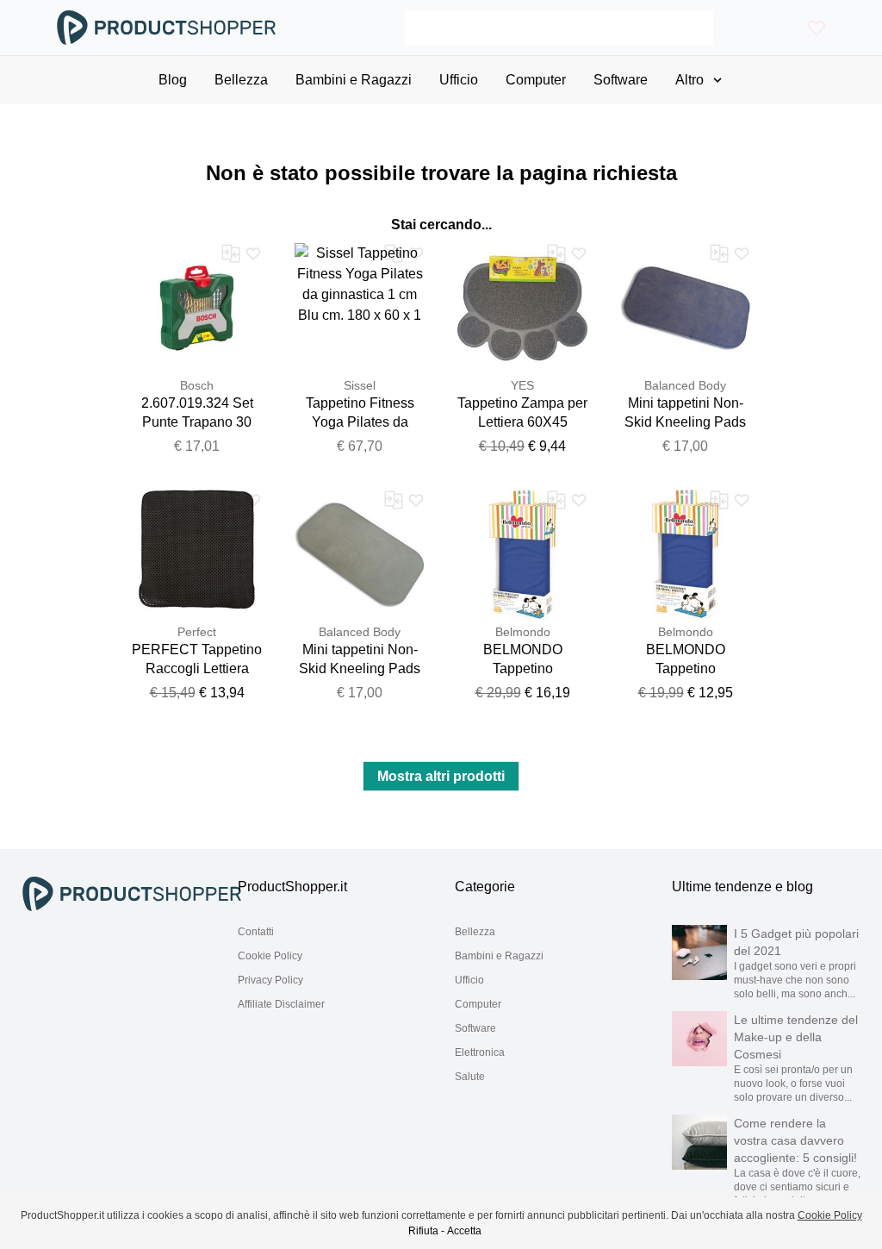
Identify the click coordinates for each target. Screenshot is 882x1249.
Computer (478, 1004)
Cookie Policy (270, 956)
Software (475, 1028)
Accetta (464, 1231)
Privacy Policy (270, 980)
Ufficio (469, 980)
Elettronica (480, 1052)
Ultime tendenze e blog (742, 886)
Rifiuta (423, 1231)
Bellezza (475, 932)
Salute (470, 1077)
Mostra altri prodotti (441, 776)
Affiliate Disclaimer (281, 1004)
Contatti (256, 932)
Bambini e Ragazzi (499, 956)
